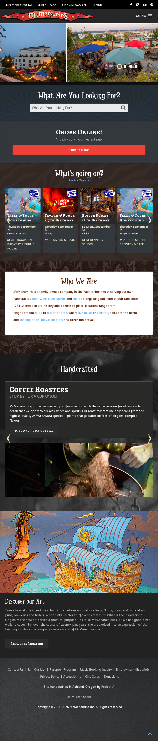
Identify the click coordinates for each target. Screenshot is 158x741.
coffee (77, 298)
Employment (125, 669)
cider (51, 298)
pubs (38, 312)
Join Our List (36, 669)
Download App (75, 5)
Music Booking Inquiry (96, 669)
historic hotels (57, 312)
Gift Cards (92, 676)
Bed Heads (48, 5)
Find (98, 5)
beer (35, 298)
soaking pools (30, 319)
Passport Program (63, 669)
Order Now (79, 149)
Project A (107, 686)
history (104, 312)
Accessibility (72, 676)
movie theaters (52, 319)
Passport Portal (20, 5)
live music (85, 312)
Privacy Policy (49, 676)
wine (43, 298)
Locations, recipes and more (115, 485)
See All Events (79, 180)
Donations (111, 676)
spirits (61, 298)
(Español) (142, 669)
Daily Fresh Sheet (79, 696)
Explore (96, 634)
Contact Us (16, 669)
